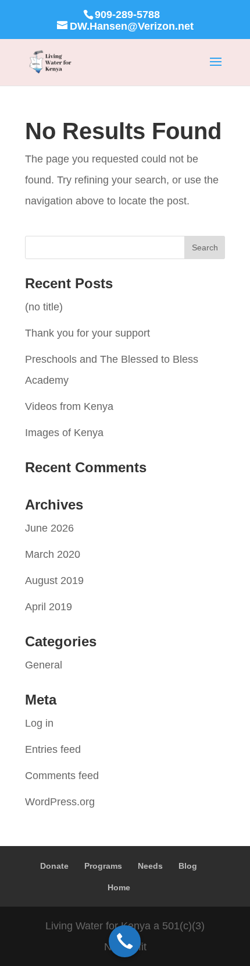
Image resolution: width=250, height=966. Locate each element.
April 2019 (48, 607)
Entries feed (53, 749)
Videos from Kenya (69, 406)
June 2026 (49, 528)
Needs (150, 866)
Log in (39, 723)
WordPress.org (60, 802)
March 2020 (52, 554)
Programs (103, 866)
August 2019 (54, 580)
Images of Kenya (64, 432)
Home (119, 887)
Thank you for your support (87, 333)
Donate (54, 866)
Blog (187, 866)
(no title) (44, 307)
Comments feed (62, 775)
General (43, 665)
